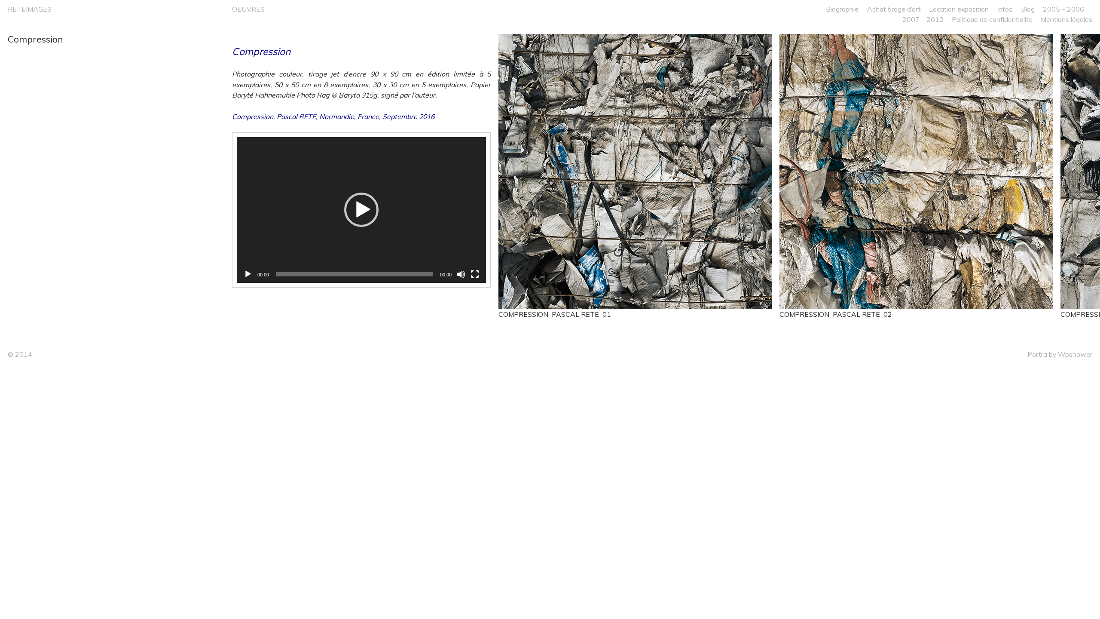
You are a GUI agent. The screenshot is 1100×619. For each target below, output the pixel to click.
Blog (1028, 9)
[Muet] (461, 274)
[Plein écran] (475, 274)
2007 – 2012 (923, 19)
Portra (1037, 354)
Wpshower (1075, 354)
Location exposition (959, 9)
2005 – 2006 (1063, 9)
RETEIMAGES (30, 9)
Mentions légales (1066, 19)
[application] (361, 210)
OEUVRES (248, 9)
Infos (1004, 9)
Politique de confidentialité (992, 19)
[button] (361, 210)
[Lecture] (248, 274)
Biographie (842, 9)
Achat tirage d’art (894, 9)
